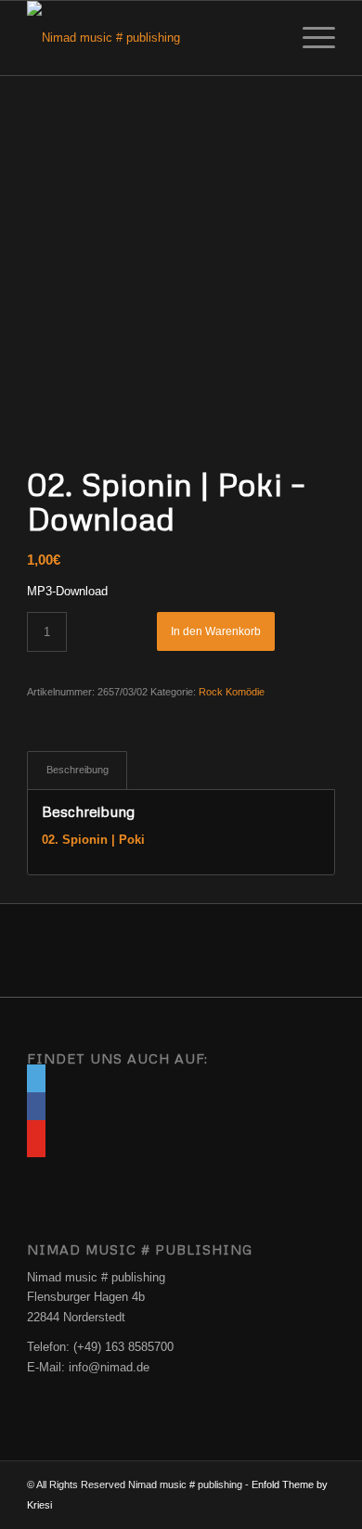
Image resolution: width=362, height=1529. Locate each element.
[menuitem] (309, 38)
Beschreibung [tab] (77, 769)
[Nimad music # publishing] (150, 38)
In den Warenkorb (216, 631)
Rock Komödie (232, 691)
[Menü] (309, 38)
